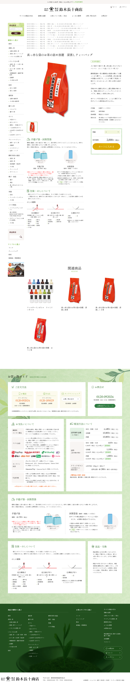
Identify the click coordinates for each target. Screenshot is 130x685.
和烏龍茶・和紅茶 (15, 164)
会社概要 (106, 639)
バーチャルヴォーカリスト (16, 208)
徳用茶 (11, 95)
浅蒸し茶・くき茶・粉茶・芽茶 (16, 65)
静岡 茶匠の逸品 (14, 155)
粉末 (10, 254)
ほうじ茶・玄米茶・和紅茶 (16, 69)
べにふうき (13, 109)
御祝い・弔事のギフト (16, 125)
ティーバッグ (14, 169)
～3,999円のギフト (15, 128)
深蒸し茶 (12, 48)
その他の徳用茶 (14, 101)
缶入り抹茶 (13, 88)
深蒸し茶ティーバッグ (16, 54)
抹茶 (10, 85)
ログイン (111, 657)
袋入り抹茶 (13, 91)
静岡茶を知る (108, 622)
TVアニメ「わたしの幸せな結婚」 (17, 219)
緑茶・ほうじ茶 (14, 143)
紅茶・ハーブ (14, 151)
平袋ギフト (13, 120)
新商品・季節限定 (15, 258)
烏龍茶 (12, 145)
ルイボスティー (14, 148)
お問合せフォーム (103, 406)
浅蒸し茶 (12, 161)
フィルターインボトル (16, 197)
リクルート (107, 642)
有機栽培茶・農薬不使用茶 (16, 74)
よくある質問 (76, 16)
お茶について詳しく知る (58, 16)
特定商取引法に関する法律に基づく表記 (112, 634)
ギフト (11, 116)
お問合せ (104, 16)
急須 (11, 195)
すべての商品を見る (26, 16)
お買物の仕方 (108, 628)
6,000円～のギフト (15, 135)
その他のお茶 (14, 80)
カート (110, 653)
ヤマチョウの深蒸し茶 (110, 619)
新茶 (10, 44)
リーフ (11, 248)
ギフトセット (14, 172)
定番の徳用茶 (14, 98)
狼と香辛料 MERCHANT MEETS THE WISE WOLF (16, 214)
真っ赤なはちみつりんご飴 (16, 186)
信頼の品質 (42, 16)
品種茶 (12, 77)
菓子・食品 (12, 176)
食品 (11, 182)
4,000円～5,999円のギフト (16, 131)
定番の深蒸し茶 (14, 51)
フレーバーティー (15, 139)
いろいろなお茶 (14, 61)
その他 (12, 166)
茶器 (10, 191)
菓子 (11, 180)
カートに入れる (106, 146)
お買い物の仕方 (91, 16)
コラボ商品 (12, 205)
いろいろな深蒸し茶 (16, 56)
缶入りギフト (14, 122)
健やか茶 (12, 106)
